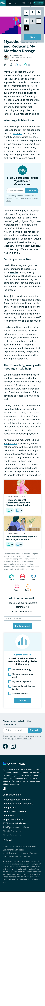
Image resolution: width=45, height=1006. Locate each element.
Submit (22, 700)
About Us (7, 846)
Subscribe (38, 3)
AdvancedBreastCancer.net (17, 799)
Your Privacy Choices (12, 853)
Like (10, 577)
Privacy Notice (24, 198)
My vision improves (21, 681)
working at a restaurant (16, 358)
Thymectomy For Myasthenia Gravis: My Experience (21, 538)
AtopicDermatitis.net (13, 819)
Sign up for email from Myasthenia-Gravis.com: (22, 181)
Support (22, 577)
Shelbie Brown (17, 55)
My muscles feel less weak (22, 675)
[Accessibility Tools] (23, 3)
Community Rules (10, 856)
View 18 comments (21, 611)
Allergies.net (9, 807)
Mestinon (17, 133)
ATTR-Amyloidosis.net (14, 823)
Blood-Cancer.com (12, 835)
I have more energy (21, 669)
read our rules (22, 603)
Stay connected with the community (17, 723)
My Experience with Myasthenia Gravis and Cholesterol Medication (18, 502)
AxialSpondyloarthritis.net (16, 827)
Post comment (22, 626)
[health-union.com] (14, 764)
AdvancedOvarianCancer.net (18, 803)
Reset (33, 37)
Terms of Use (27, 739)
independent (10, 443)
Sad (32, 577)
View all (8, 840)
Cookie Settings (30, 853)
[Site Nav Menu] (9, 3)
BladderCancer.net (12, 831)
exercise (14, 272)
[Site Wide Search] (15, 3)
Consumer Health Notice (13, 850)
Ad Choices (25, 856)
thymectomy (29, 75)
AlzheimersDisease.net (15, 811)
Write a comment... (15, 618)
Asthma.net (9, 815)
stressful (8, 423)
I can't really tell (20, 693)
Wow (16, 587)
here (31, 569)
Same (27, 587)
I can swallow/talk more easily (23, 687)
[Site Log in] (29, 3)
